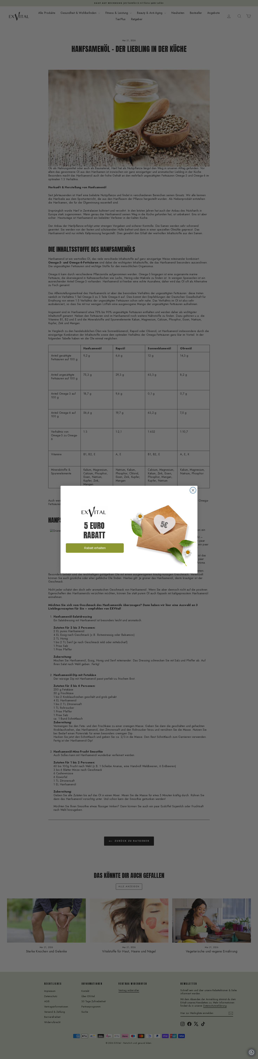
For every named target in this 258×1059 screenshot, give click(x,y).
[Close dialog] (193, 490)
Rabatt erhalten (95, 548)
